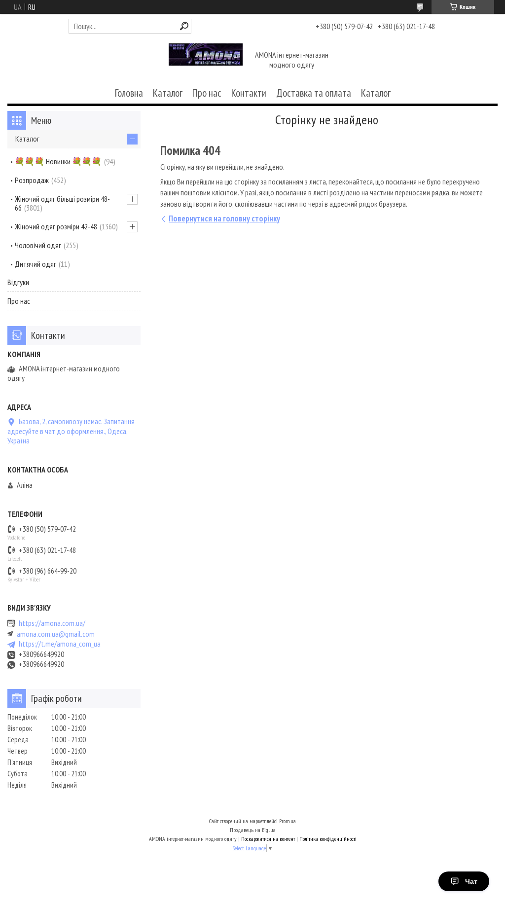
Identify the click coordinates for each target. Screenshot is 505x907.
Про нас (206, 93)
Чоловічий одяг (38, 245)
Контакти (248, 93)
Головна (129, 93)
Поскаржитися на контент (268, 838)
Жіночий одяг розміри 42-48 (56, 226)
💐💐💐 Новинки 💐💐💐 (58, 161)
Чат (471, 881)
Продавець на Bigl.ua (253, 830)
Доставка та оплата (313, 93)
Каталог (167, 93)
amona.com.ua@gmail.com (56, 634)
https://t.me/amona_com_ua (60, 644)
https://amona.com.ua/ (52, 623)
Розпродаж (32, 180)
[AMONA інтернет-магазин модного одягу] (206, 60)
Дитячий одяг (35, 264)
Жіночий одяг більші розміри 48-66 (62, 203)
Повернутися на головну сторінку (224, 218)
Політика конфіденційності (328, 838)
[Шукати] (184, 26)
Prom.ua (287, 821)
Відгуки (18, 282)
